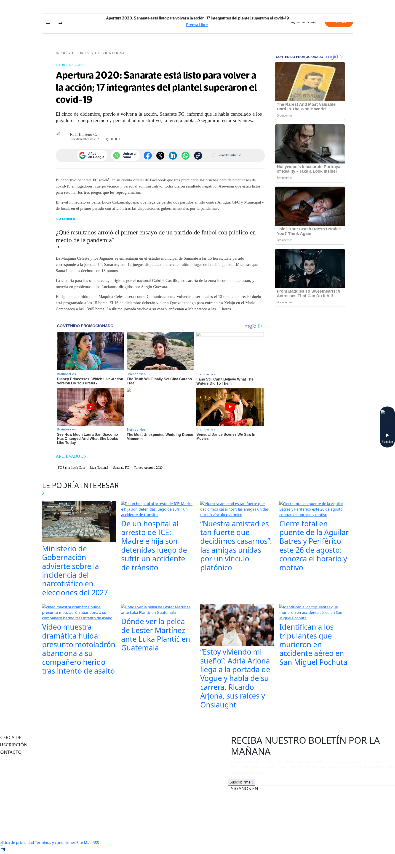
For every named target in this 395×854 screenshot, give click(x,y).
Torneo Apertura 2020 (148, 467)
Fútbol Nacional (111, 53)
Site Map (84, 842)
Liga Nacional (99, 467)
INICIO (61, 53)
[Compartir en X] (160, 156)
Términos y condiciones (55, 842)
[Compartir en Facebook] (147, 156)
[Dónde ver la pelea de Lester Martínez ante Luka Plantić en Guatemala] (158, 610)
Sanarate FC (121, 467)
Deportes (80, 53)
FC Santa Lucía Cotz (71, 467)
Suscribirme (240, 782)
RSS (96, 842)
